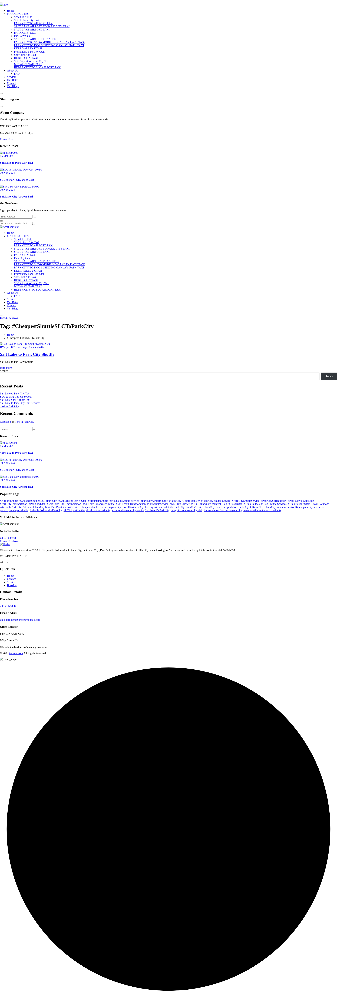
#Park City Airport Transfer (184, 500)
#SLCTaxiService (180, 503)
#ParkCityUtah (37, 503)
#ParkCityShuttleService (245, 500)
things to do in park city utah (186, 510)
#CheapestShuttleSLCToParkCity (38, 500)
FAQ (17, 73)
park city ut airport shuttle (14, 510)
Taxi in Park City (9, 406)
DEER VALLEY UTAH (28, 48)
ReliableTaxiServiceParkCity (46, 510)
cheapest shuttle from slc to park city (101, 507)
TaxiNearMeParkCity (157, 510)
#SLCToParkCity (201, 503)
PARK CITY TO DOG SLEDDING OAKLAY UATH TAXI (49, 45)
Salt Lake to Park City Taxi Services (20, 402)
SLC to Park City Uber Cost (17, 179)
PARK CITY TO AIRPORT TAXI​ (33, 23)
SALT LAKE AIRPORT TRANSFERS (36, 39)
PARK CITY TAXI (25, 32)
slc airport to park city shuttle (128, 510)
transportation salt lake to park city (262, 510)
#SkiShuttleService (157, 503)
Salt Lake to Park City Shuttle (27, 354)
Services (11, 76)
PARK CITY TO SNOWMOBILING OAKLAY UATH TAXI (49, 42)
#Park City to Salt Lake (301, 500)
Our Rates (12, 80)
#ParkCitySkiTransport (273, 500)
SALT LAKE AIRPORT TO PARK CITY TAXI (42, 26)
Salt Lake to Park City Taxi (16, 162)
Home (10, 10)
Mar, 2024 (43, 343)
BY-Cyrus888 (7, 347)
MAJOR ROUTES (18, 13)
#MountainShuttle (98, 500)
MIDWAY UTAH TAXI (28, 64)
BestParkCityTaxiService (65, 507)
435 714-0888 (8, 606)
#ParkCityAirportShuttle (154, 500)
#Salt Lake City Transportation (64, 503)
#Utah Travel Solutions (316, 503)
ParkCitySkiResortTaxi (251, 507)
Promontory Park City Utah (29, 51)
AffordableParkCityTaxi (36, 507)
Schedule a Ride (23, 16)
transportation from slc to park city (223, 510)
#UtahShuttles (252, 503)
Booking (12, 585)
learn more (6, 367)
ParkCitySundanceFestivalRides (284, 507)
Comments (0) (36, 347)
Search (4, 370)
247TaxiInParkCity (10, 507)
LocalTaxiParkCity (133, 507)
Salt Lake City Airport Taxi (16, 196)
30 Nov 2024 (7, 172)
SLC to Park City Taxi (26, 20)
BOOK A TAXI (9, 317)
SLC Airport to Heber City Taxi (31, 61)
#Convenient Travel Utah (72, 500)
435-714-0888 (8, 537)
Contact (11, 83)
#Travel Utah (219, 503)
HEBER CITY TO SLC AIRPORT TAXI (37, 67)
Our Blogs (13, 86)
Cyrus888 (5, 421)
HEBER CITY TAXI (26, 57)
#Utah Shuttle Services (273, 503)
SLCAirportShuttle (74, 510)
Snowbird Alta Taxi (25, 54)
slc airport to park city (98, 510)
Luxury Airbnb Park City (159, 507)
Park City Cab (22, 35)
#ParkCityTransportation (13, 503)
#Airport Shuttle (9, 500)
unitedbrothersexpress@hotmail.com (20, 619)
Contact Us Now (9, 541)
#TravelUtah (235, 503)
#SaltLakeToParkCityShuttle (98, 503)
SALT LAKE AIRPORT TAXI (31, 29)
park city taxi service (314, 507)
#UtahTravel (295, 503)
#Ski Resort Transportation (131, 503)
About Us (12, 70)
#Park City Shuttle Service (215, 500)
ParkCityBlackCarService (189, 507)
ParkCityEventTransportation (221, 507)
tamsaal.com (16, 653)
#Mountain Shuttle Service (124, 500)
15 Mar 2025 (7, 155)
